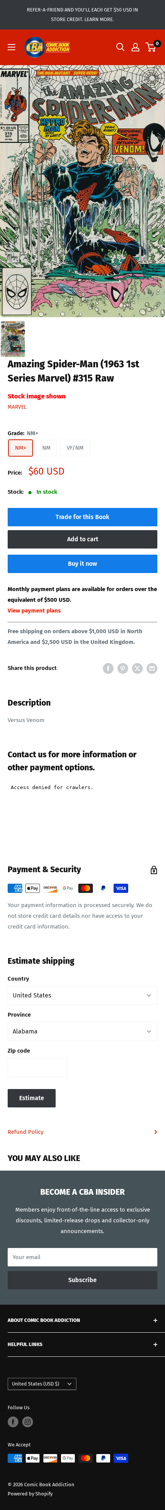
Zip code (19, 1050)
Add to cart (82, 539)
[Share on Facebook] (108, 668)
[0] (151, 47)
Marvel (17, 407)
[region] (82, 191)
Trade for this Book (82, 517)
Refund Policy (25, 1131)
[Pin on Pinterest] (122, 668)
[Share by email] (152, 668)
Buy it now (82, 563)
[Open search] (120, 47)
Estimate (31, 1098)
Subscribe (82, 1280)
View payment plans (34, 610)
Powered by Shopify (30, 1494)
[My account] (135, 47)
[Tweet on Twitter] (137, 668)
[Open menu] (11, 47)
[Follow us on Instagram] (27, 1422)
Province (19, 1014)
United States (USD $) (35, 1384)
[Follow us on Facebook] (13, 1422)
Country (18, 978)
